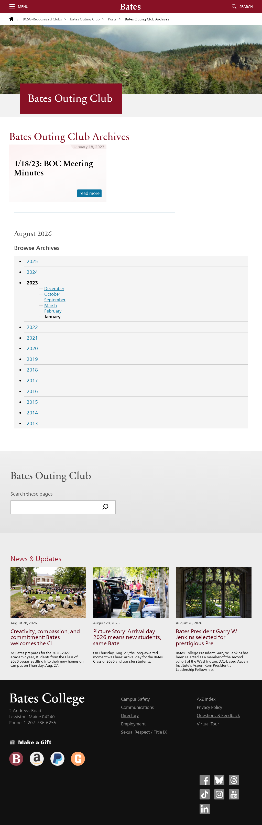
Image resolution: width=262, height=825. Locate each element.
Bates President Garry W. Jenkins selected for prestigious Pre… (207, 637)
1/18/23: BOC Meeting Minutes (53, 167)
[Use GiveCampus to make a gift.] (78, 759)
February (52, 311)
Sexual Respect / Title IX (144, 732)
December (54, 288)
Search (246, 7)
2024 (32, 272)
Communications (137, 707)
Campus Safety (135, 699)
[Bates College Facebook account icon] (205, 780)
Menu (23, 7)
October (52, 294)
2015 (32, 402)
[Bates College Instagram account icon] (219, 794)
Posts (112, 19)
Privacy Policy (209, 707)
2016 (32, 391)
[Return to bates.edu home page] (13, 19)
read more (90, 193)
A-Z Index (206, 699)
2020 (32, 348)
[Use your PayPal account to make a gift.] (57, 759)
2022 (32, 327)
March (50, 305)
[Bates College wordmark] (130, 6)
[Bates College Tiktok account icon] (205, 794)
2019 (32, 359)
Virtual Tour (208, 723)
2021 (32, 338)
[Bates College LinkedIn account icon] (205, 809)
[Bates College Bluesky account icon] (219, 780)
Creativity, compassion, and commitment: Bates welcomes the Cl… (45, 637)
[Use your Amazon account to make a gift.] (37, 759)
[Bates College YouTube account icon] (234, 794)
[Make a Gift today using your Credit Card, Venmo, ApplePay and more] (16, 759)
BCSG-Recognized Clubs (42, 19)
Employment (133, 723)
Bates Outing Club (85, 19)
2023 (32, 282)
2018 (32, 370)
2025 (32, 261)
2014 (32, 412)
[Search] (105, 507)
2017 (32, 380)
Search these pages (31, 494)
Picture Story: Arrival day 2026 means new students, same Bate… (127, 637)
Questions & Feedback (218, 715)
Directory (130, 715)
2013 (32, 423)
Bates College (47, 698)
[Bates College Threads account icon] (234, 780)
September (55, 299)
